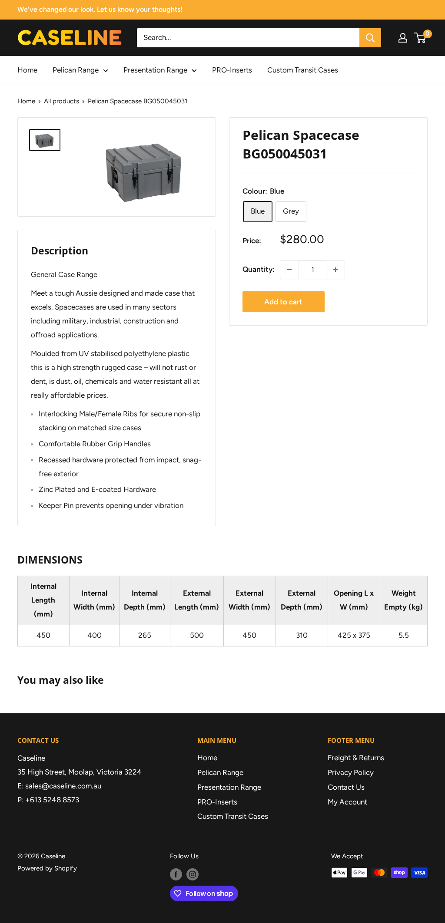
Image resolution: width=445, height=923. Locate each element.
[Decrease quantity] (289, 269)
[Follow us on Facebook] (176, 873)
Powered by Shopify (47, 868)
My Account (347, 802)
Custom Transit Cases (302, 70)
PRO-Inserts (232, 70)
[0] (420, 38)
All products (61, 101)
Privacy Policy (351, 772)
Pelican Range (76, 70)
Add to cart (283, 301)
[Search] (370, 37)
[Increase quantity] (335, 269)
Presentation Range (155, 70)
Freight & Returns (356, 757)
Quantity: (258, 269)
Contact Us (346, 787)
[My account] (403, 38)
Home (27, 70)
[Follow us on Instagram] (192, 873)
